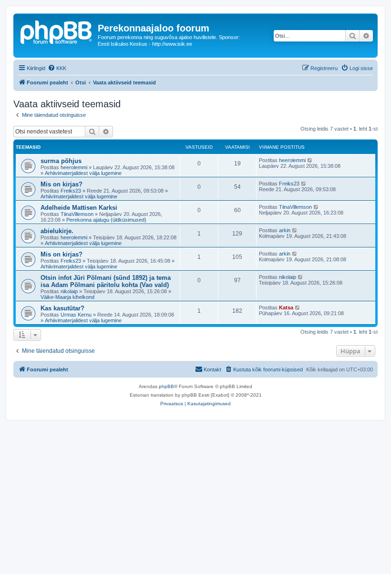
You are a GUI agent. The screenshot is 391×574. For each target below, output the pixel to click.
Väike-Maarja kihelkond (67, 297)
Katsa (286, 307)
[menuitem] (57, 68)
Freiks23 (71, 191)
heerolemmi (74, 167)
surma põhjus (61, 160)
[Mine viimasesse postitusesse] (310, 160)
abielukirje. (57, 231)
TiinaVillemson (77, 214)
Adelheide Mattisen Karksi (79, 207)
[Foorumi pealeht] (57, 31)
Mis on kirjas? (61, 184)
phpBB (166, 386)
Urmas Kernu (76, 315)
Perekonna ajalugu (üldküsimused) (106, 220)
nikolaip (69, 291)
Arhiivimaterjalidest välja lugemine (83, 173)
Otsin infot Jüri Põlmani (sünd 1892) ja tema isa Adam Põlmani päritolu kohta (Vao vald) (106, 281)
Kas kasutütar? (62, 308)
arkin (284, 230)
